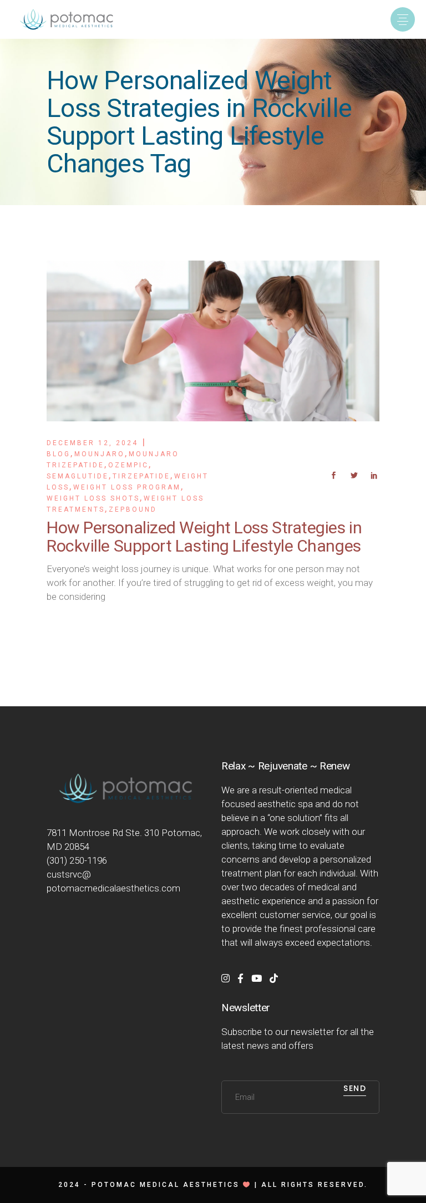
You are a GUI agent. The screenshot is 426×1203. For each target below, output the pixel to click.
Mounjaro (99, 454)
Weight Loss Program (127, 487)
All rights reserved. (314, 1185)
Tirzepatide (141, 476)
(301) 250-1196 (77, 860)
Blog (58, 454)
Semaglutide (78, 476)
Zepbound (133, 509)
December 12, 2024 (92, 443)
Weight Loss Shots (93, 498)
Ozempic (128, 465)
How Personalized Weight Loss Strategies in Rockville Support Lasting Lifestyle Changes (204, 536)
